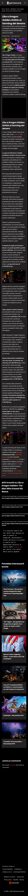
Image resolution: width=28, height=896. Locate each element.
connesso (13, 765)
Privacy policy (7, 879)
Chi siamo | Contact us (8, 866)
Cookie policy (20, 877)
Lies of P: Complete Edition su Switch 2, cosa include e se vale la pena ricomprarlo (13, 687)
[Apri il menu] (25, 3)
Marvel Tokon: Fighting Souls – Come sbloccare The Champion (13, 656)
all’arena (19, 452)
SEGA (17, 464)
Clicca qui (18, 547)
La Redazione (17, 869)
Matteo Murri (7, 36)
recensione (17, 134)
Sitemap (21, 879)
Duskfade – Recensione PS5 (13, 715)
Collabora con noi (7, 872)
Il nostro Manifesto (7, 869)
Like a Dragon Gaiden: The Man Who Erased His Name (12, 473)
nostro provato (14, 459)
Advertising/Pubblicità (19, 872)
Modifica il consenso (9, 877)
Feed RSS (15, 879)
